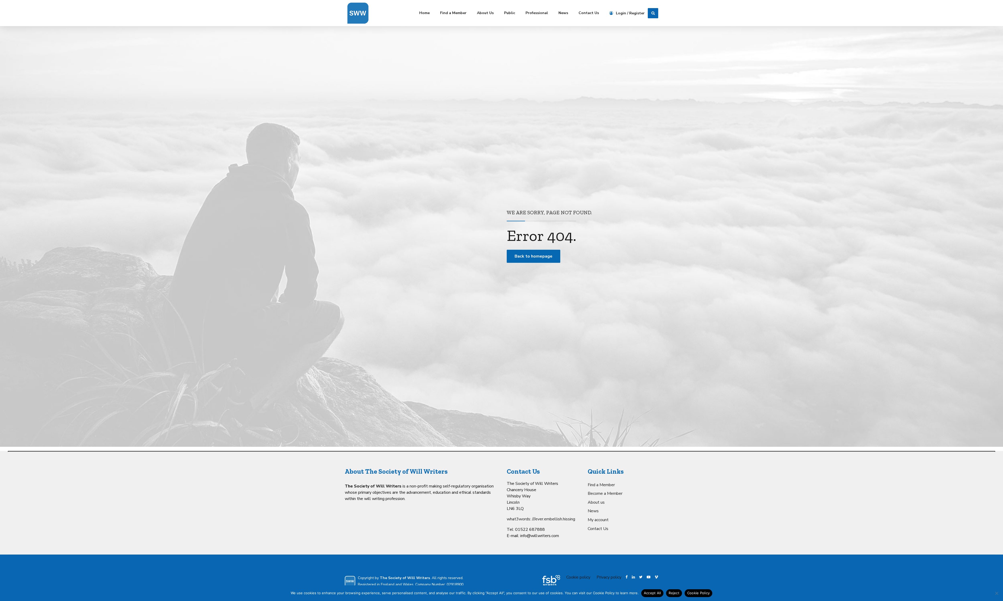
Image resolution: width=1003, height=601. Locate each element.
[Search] (653, 13)
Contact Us (589, 12)
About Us (485, 12)
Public (509, 12)
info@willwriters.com (539, 536)
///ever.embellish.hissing (553, 519)
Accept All (652, 593)
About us (596, 502)
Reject (674, 593)
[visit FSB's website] (551, 581)
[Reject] (996, 593)
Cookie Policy (698, 593)
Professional (537, 12)
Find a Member (453, 12)
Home (424, 12)
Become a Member (605, 493)
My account (598, 520)
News (563, 12)
